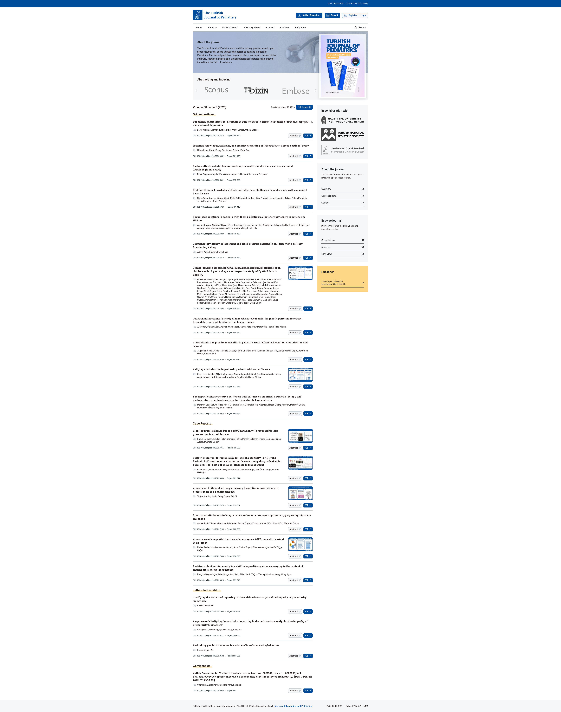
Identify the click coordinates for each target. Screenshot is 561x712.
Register (352, 15)
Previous (196, 90)
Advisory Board (252, 27)
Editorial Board (230, 27)
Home (199, 27)
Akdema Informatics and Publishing (293, 706)
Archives (284, 27)
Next (315, 90)
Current (270, 27)
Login (363, 15)
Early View (300, 27)
